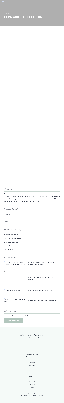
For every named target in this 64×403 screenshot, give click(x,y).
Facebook (7, 214)
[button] (51, 4)
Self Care (7, 246)
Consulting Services (32, 354)
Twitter (6, 221)
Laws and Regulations (11, 242)
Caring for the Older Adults (12, 238)
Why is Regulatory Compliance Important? (27, 173)
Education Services (32, 357)
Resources (31, 362)
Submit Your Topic (13, 320)
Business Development (11, 234)
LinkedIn (6, 218)
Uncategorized (8, 249)
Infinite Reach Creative (37, 395)
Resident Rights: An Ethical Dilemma (24, 111)
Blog (32, 360)
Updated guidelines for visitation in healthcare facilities (30, 49)
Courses (32, 365)
